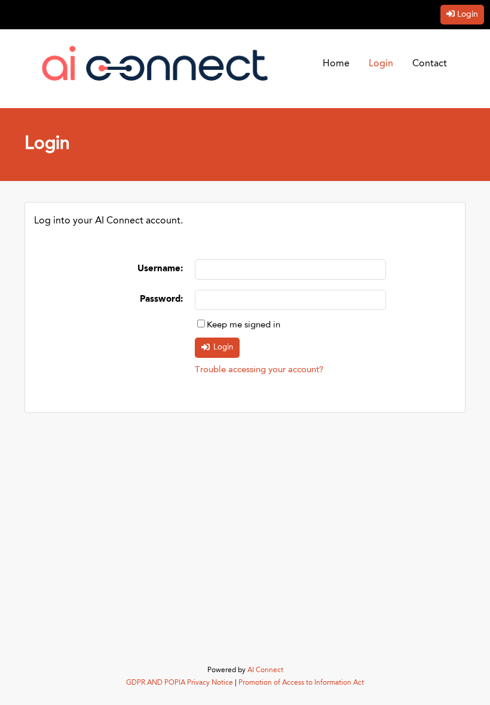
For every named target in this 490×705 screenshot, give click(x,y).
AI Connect (265, 670)
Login (467, 14)
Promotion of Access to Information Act (301, 682)
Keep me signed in (243, 325)
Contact (429, 64)
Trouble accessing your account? (259, 370)
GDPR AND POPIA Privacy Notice (179, 682)
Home (336, 64)
